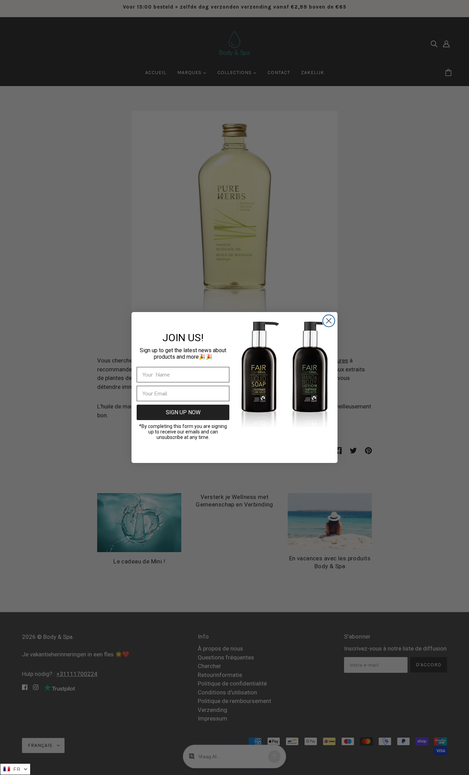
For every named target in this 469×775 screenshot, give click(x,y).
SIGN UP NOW (183, 412)
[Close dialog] (329, 321)
